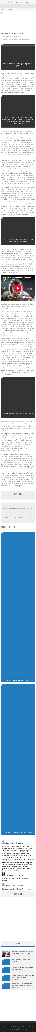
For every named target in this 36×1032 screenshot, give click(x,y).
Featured (10, 39)
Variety (18, 125)
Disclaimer (19, 1029)
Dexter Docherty (7, 36)
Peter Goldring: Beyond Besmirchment (18, 680)
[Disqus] (18, 865)
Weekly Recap (25, 39)
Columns (5, 39)
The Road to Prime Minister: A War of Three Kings (18, 509)
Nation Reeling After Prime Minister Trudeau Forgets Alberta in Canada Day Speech (22, 952)
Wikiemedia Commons (18, 68)
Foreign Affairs (18, 39)
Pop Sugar (18, 416)
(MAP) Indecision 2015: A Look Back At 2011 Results (18, 519)
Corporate (12, 1029)
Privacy (25, 1029)
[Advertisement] (18, 924)
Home (2, 9)
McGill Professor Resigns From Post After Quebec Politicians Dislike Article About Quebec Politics (22, 985)
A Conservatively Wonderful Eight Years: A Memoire (18, 832)
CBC (18, 243)
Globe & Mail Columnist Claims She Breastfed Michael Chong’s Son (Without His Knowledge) (23, 977)
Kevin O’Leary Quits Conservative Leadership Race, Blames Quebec (22, 968)
